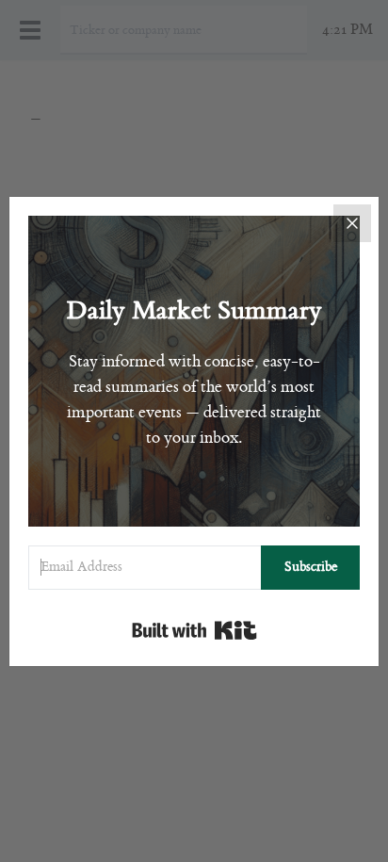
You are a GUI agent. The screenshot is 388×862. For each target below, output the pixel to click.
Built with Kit (194, 630)
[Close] (352, 223)
